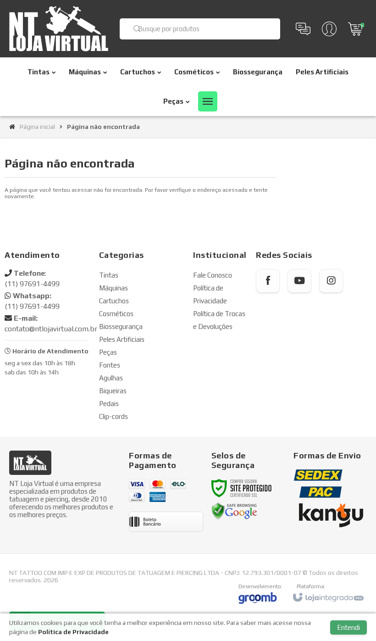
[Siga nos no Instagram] (331, 281)
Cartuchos (114, 301)
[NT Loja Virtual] (58, 28)
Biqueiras (113, 391)
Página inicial (37, 126)
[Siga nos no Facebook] (268, 281)
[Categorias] (207, 101)
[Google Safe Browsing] (234, 510)
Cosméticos (116, 314)
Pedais (109, 403)
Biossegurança (121, 326)
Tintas (108, 275)
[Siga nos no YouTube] (299, 281)
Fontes (109, 365)
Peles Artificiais (121, 339)
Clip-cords (113, 416)
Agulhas (111, 378)
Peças (108, 352)
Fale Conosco (212, 275)
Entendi (348, 627)
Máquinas (113, 288)
